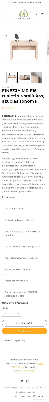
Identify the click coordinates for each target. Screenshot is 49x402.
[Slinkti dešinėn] (46, 78)
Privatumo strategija (36, 388)
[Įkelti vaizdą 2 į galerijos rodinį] (24, 77)
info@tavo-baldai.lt (24, 370)
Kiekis (5, 308)
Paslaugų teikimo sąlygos (25, 396)
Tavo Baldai (21, 388)
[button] (5, 14)
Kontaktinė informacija (25, 392)
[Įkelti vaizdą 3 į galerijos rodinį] (36, 77)
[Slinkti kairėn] (3, 78)
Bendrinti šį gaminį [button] (15, 340)
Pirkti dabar (24, 331)
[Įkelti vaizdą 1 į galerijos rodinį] (12, 77)
